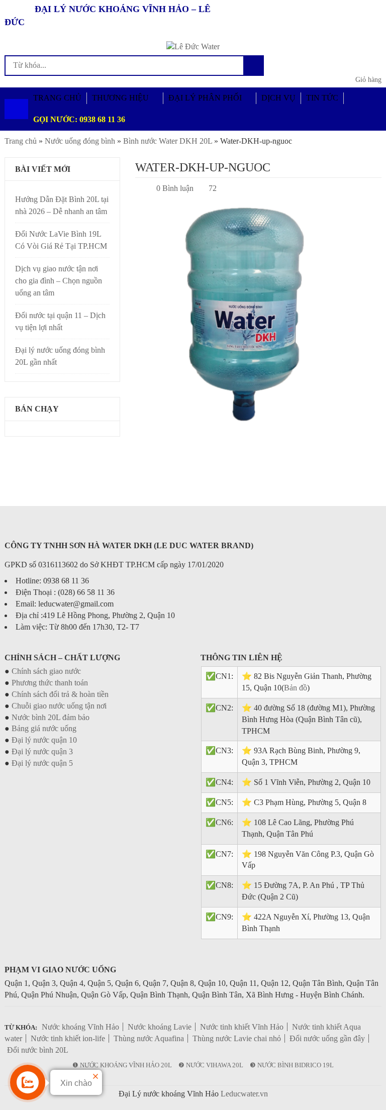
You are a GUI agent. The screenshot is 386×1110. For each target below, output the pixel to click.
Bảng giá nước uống (44, 728)
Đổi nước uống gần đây (327, 1038)
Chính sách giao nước (46, 671)
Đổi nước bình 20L (37, 1050)
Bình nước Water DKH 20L (167, 141)
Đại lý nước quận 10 (44, 740)
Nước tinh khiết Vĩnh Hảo (241, 1027)
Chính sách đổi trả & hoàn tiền (60, 694)
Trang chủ (21, 141)
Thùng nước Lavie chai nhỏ (236, 1038)
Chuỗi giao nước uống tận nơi (59, 705)
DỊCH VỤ (278, 97)
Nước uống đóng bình (80, 141)
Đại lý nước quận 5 (42, 763)
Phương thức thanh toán (50, 682)
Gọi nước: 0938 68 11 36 (79, 119)
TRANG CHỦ (57, 97)
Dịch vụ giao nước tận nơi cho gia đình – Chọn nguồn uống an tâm (58, 280)
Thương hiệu (120, 97)
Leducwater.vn (244, 1093)
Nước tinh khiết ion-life (68, 1038)
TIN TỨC (322, 97)
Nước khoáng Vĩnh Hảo (80, 1027)
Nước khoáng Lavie (159, 1027)
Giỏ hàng (368, 79)
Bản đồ (295, 687)
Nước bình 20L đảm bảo (50, 717)
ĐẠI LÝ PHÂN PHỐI (205, 97)
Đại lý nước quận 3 (42, 751)
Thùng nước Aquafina (149, 1038)
